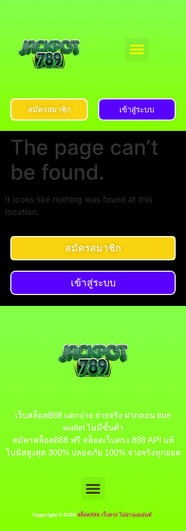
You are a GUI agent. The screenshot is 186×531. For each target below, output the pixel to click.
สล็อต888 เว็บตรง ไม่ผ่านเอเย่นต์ (115, 515)
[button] (137, 49)
